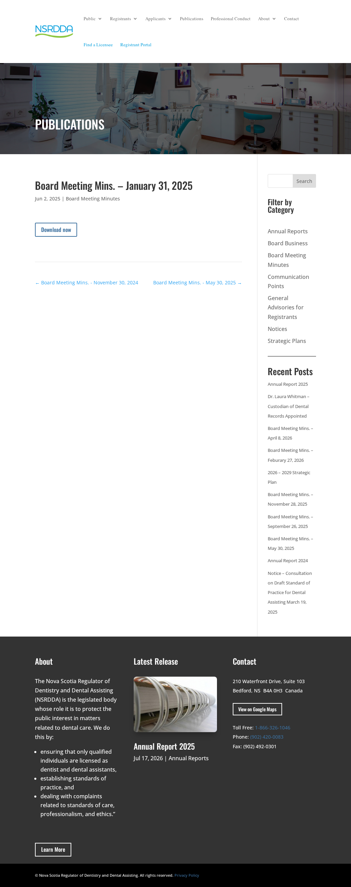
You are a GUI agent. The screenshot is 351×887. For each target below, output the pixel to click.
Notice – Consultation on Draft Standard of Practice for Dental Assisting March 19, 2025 (290, 592)
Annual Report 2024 (288, 560)
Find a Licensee (98, 44)
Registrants (120, 18)
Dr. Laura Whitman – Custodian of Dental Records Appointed (289, 406)
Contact (291, 18)
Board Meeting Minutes (93, 198)
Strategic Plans (287, 341)
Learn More (53, 849)
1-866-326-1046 (272, 727)
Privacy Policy (186, 875)
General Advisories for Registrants (286, 307)
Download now (56, 229)
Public (90, 18)
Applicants (155, 18)
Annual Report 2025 (288, 384)
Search (304, 181)
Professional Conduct (231, 18)
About (264, 18)
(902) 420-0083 (266, 737)
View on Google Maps (257, 709)
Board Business (288, 243)
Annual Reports (288, 231)
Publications (191, 18)
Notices (277, 329)
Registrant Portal (136, 44)
